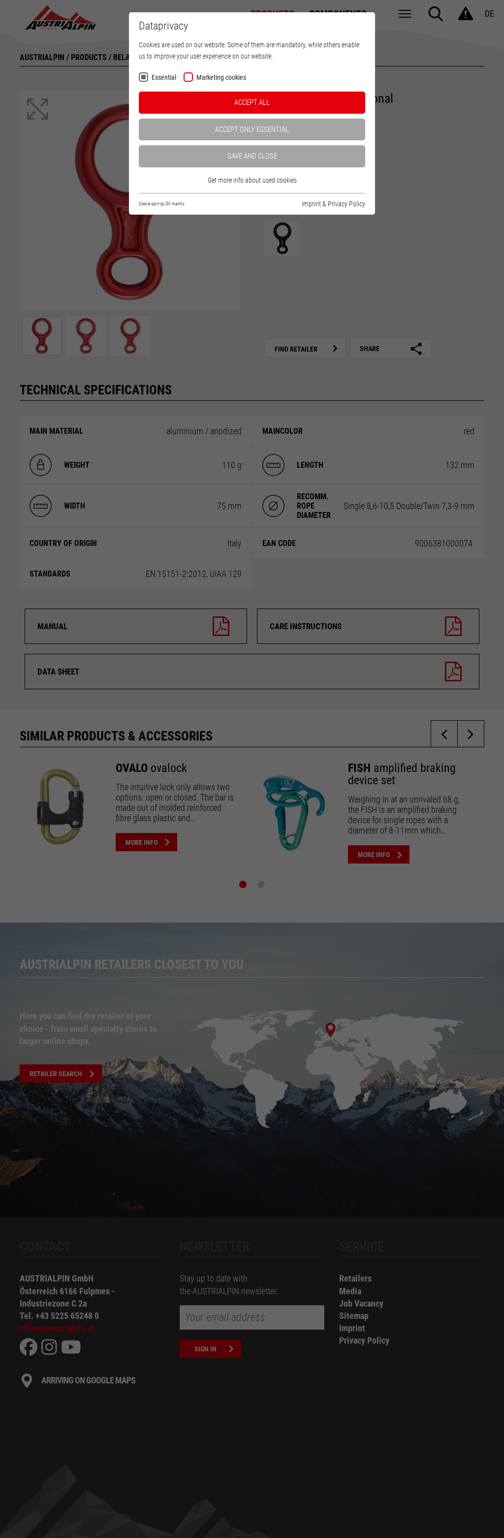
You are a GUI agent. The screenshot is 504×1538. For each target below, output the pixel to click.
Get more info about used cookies (252, 180)
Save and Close (252, 156)
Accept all (252, 102)
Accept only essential (252, 129)
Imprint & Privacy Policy (333, 204)
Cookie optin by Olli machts (162, 203)
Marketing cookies (221, 77)
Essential (164, 77)
